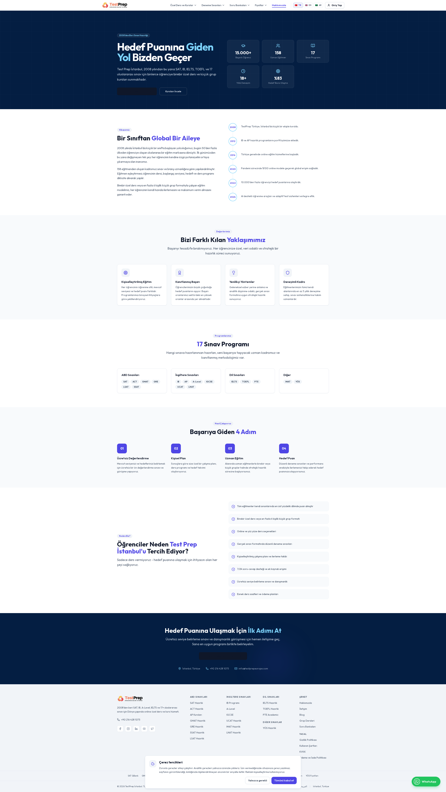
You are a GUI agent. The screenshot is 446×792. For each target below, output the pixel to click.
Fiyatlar (259, 5)
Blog (302, 714)
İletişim (303, 708)
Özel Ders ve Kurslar (181, 5)
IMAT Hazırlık (233, 726)
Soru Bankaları (238, 5)
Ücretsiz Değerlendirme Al (220, 656)
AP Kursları (196, 714)
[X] (152, 729)
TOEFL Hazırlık (271, 708)
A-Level (230, 708)
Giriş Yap (337, 5)
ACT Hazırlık (196, 708)
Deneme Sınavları (211, 5)
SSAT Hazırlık (197, 732)
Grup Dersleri (306, 720)
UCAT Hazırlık (233, 720)
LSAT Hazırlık (197, 738)
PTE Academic (270, 714)
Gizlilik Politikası (308, 739)
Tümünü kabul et (284, 780)
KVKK (302, 751)
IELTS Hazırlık (270, 702)
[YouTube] (144, 729)
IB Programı (232, 702)
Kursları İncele (173, 91)
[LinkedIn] (136, 729)
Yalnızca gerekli (257, 780)
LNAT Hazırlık (233, 732)
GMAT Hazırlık (197, 720)
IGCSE (229, 714)
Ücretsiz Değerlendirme (137, 91)
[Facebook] (120, 729)
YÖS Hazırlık (269, 728)
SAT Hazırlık (196, 702)
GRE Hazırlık (196, 726)
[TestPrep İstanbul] (115, 5)
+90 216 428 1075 (130, 719)
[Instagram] (128, 729)
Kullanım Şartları (308, 745)
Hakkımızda (279, 5)
